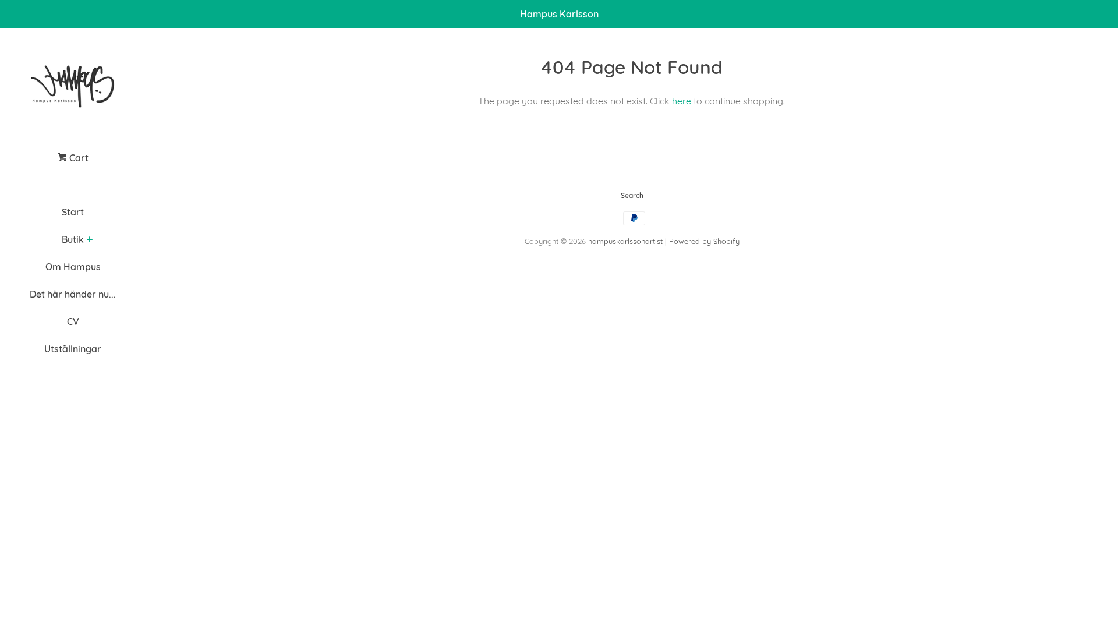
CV (73, 321)
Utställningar (72, 349)
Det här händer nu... (73, 294)
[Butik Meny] (89, 240)
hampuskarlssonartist (625, 241)
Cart (78, 158)
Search (632, 195)
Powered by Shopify (704, 241)
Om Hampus (73, 267)
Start (73, 212)
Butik (73, 239)
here (681, 101)
